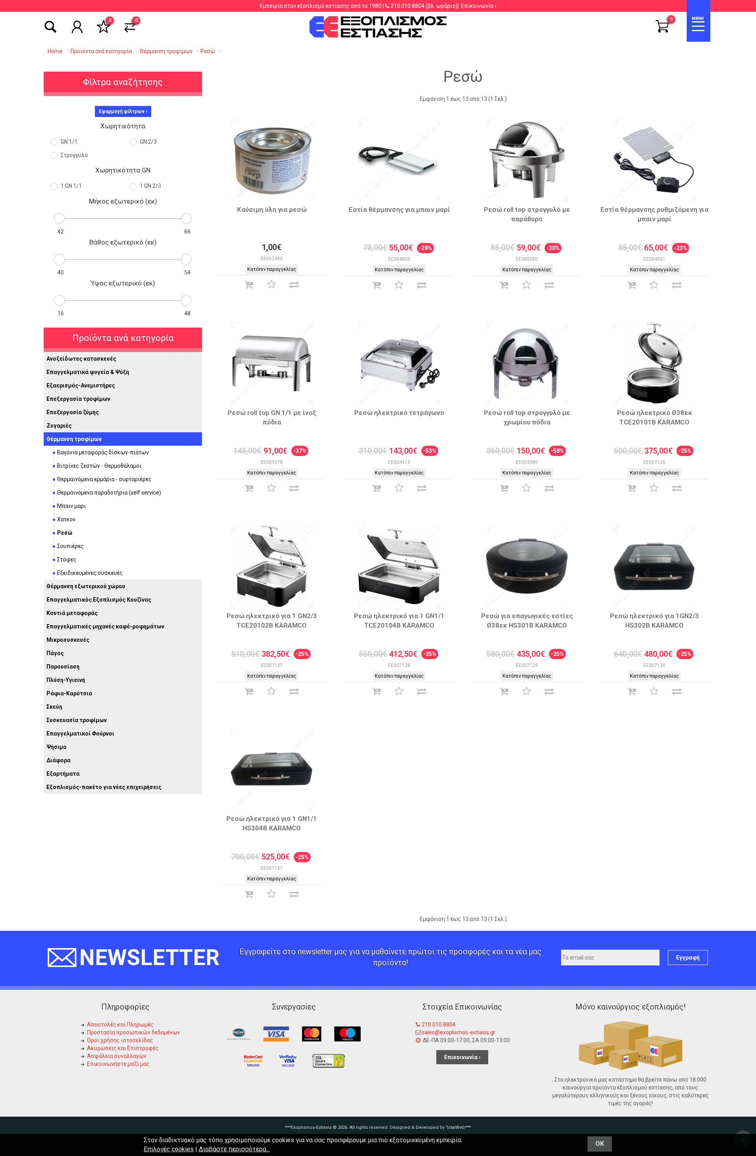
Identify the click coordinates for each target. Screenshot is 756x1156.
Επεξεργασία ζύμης (72, 412)
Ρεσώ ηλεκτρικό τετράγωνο (399, 413)
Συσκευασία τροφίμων (76, 720)
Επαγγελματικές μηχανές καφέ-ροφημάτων (105, 626)
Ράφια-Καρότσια (69, 693)
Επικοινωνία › (478, 6)
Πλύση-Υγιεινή (65, 680)
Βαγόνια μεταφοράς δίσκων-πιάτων (103, 452)
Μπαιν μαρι (71, 506)
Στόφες (66, 559)
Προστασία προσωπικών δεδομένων (133, 1032)
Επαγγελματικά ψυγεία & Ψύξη (87, 372)
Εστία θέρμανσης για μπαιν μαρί (399, 209)
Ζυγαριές (59, 425)
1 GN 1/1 (70, 186)
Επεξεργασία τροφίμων (78, 399)
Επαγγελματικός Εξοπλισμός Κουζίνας (98, 600)
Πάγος (55, 653)
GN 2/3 (148, 142)
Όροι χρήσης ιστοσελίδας (120, 1040)
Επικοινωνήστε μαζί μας (118, 1064)
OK (599, 1143)
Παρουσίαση (63, 666)
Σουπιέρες (70, 546)
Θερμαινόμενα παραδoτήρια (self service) (109, 492)
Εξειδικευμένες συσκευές (90, 573)
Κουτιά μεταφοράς (72, 613)
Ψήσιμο (56, 747)
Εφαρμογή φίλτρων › (123, 111)
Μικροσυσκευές (67, 640)
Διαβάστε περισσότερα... (234, 1149)
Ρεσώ (64, 533)
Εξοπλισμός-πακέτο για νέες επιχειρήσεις (103, 787)
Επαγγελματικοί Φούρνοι (80, 733)
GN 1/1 (68, 142)
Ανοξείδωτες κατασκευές (81, 359)
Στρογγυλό (73, 155)
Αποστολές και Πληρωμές (120, 1024)
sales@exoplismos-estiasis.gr (458, 1032)
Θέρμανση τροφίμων (74, 439)
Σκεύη (54, 707)
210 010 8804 (407, 6)
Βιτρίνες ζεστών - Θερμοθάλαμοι (99, 466)
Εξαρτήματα (63, 774)
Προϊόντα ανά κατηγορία (123, 338)
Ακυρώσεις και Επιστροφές (123, 1048)
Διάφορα (58, 760)
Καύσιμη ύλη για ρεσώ (272, 209)
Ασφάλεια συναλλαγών (116, 1056)
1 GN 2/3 (150, 186)
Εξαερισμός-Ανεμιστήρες (80, 385)
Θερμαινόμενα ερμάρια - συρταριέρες (104, 479)
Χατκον (66, 519)
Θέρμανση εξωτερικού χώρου (85, 586)
